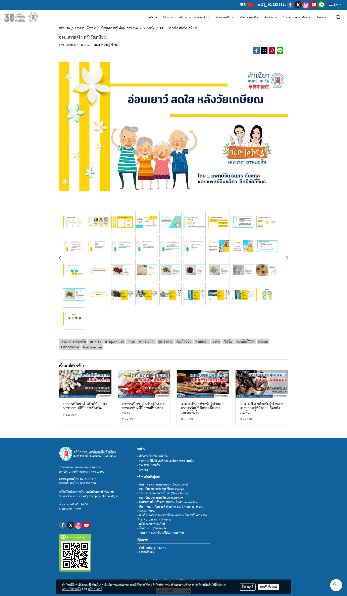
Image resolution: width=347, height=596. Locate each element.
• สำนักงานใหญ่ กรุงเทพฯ (151, 547)
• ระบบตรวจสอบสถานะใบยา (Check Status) (162, 493)
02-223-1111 (88, 479)
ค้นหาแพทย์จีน (224, 17)
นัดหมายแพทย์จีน (249, 17)
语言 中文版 (252, 4)
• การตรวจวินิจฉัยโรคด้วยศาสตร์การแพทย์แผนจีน (165, 460)
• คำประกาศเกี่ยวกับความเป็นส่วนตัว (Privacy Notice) (167, 502)
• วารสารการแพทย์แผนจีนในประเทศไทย (160, 532)
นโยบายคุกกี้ (95, 589)
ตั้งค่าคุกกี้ (247, 587)
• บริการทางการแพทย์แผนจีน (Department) (162, 484)
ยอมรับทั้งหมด (268, 587)
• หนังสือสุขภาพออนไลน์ (151, 524)
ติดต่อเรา (322, 17)
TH (336, 5)
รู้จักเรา (167, 17)
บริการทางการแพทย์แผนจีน (193, 17)
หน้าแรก (152, 17)
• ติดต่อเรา (143, 469)
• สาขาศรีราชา (145, 552)
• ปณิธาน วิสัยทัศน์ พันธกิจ (152, 456)
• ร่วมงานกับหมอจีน (148, 465)
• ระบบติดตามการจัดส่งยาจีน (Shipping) (160, 489)
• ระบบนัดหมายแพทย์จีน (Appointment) (160, 497)
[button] (338, 17)
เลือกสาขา (269, 17)
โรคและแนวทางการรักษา (296, 17)
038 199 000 (88, 483)
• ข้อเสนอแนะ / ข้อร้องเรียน (152, 528)
